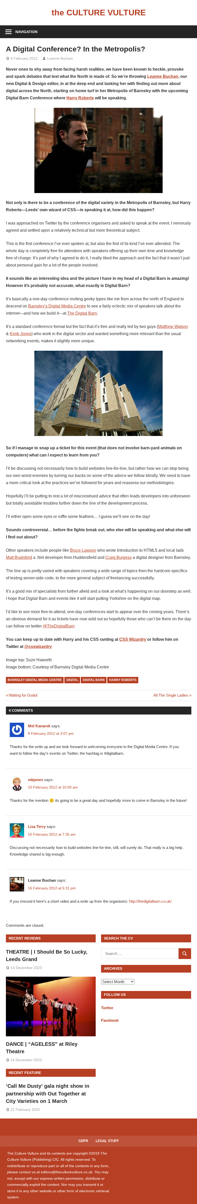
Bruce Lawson (83, 550)
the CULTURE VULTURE (99, 12)
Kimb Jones (20, 334)
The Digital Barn (82, 313)
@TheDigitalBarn (59, 626)
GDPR (83, 1141)
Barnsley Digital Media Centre (35, 680)
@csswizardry (38, 646)
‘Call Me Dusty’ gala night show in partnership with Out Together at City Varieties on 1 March (47, 1093)
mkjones (35, 779)
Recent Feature (25, 1073)
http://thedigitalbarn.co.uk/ (150, 901)
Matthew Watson (173, 326)
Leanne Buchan (60, 58)
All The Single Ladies (170, 695)
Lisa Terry (37, 826)
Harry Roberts (80, 98)
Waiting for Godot (22, 695)
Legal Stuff (107, 1141)
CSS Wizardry (132, 639)
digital (72, 680)
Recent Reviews (25, 938)
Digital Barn (94, 680)
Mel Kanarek (39, 726)
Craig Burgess (118, 557)
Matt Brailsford (19, 557)
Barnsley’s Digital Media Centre (57, 306)
